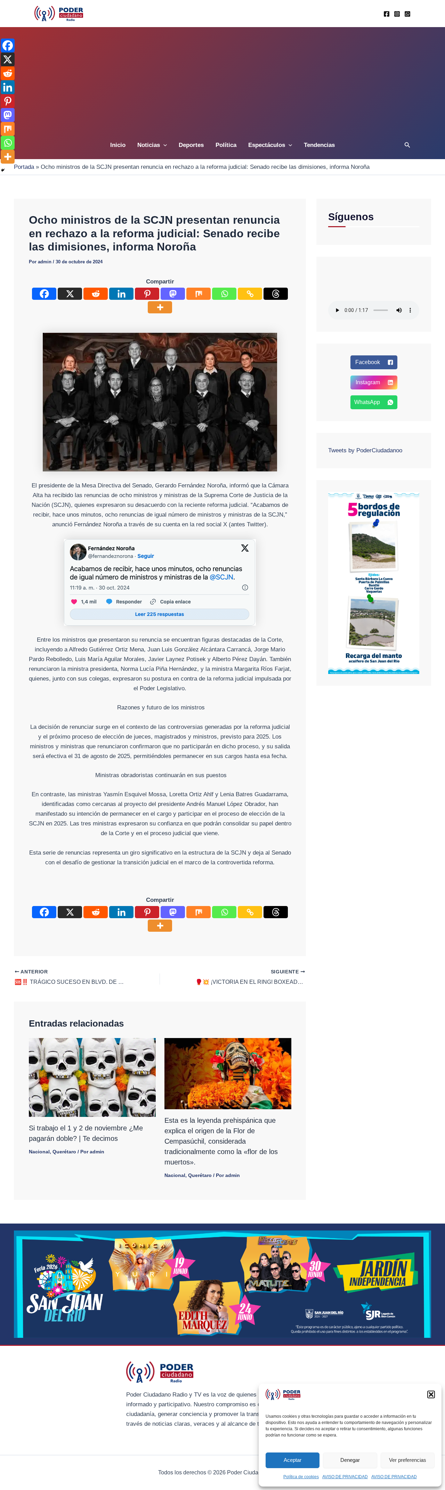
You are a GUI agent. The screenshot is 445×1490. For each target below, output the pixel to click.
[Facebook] (386, 14)
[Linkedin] (121, 294)
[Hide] (3, 170)
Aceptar (292, 1460)
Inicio (118, 145)
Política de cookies (301, 1476)
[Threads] (276, 294)
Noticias (148, 145)
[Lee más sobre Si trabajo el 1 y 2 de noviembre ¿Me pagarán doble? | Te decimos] (92, 1077)
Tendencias (319, 145)
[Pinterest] (147, 294)
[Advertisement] (222, 79)
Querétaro (64, 1151)
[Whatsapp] (407, 14)
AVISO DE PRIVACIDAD (345, 1476)
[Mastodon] (173, 294)
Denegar (350, 1460)
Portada (24, 167)
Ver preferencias (407, 1460)
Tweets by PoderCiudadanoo (365, 450)
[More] (160, 307)
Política (226, 145)
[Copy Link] (250, 294)
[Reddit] (95, 294)
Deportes (191, 145)
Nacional (39, 1151)
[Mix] (198, 294)
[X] (70, 294)
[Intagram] (397, 14)
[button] (431, 1394)
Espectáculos (266, 145)
